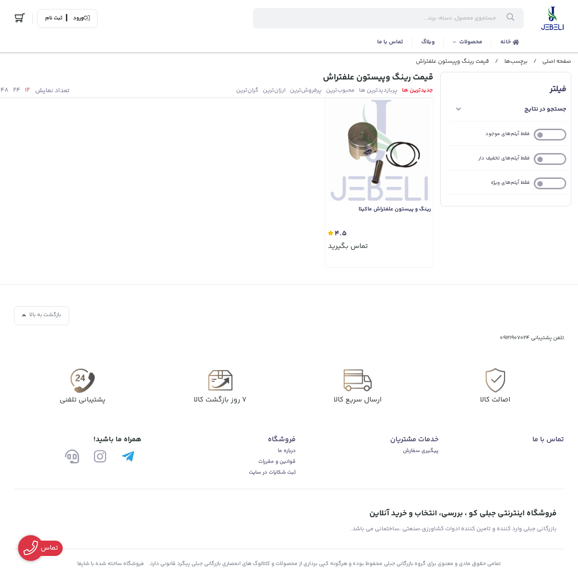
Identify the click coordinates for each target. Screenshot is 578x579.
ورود (78, 18)
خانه (506, 42)
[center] (510, 18)
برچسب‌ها (515, 61)
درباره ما (287, 451)
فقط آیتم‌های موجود (507, 134)
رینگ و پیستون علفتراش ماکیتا (395, 209)
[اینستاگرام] (100, 456)
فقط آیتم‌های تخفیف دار (504, 158)
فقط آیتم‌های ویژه (510, 183)
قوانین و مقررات (277, 462)
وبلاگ (428, 42)
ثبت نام (53, 18)
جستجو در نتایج (545, 109)
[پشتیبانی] (72, 456)
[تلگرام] (128, 456)
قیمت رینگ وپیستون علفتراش (452, 61)
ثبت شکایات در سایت (272, 472)
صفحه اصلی (556, 61)
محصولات (470, 42)
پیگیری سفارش (420, 451)
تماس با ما (390, 42)
